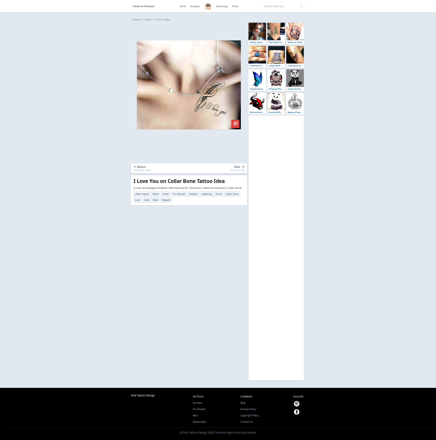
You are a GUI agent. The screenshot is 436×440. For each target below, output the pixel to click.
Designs (195, 6)
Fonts (235, 6)
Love (137, 200)
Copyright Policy (249, 415)
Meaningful (199, 421)
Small (165, 194)
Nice (155, 200)
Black (156, 194)
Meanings (222, 6)
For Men (197, 402)
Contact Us (246, 421)
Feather (193, 194)
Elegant (166, 200)
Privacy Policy (248, 409)
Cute (146, 200)
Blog (243, 402)
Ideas (183, 6)
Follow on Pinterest (143, 6)
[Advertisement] (190, 30)
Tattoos (136, 19)
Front (219, 194)
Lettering (207, 194)
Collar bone (232, 194)
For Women (179, 194)
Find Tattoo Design (143, 395)
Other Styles (163, 19)
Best (195, 415)
